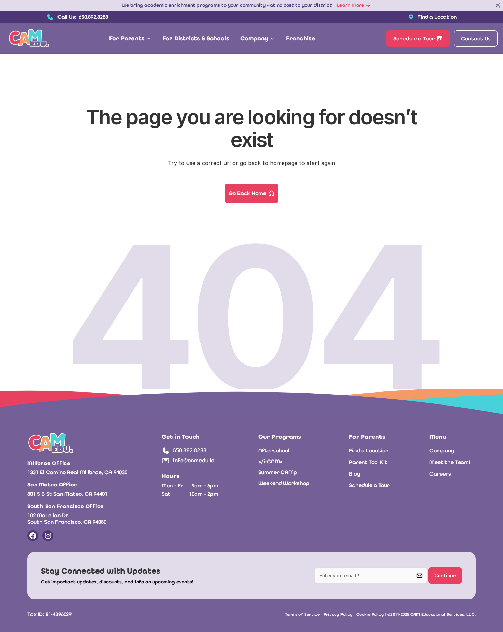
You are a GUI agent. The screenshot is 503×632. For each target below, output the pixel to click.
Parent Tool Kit (368, 462)
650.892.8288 (189, 450)
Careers (440, 473)
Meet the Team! (449, 462)
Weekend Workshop (283, 483)
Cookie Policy (370, 614)
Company (441, 450)
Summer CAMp (277, 472)
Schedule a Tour (369, 485)
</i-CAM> (270, 461)
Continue (445, 575)
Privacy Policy (338, 614)
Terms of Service (302, 614)
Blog (354, 473)
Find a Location (368, 450)
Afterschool (273, 450)
